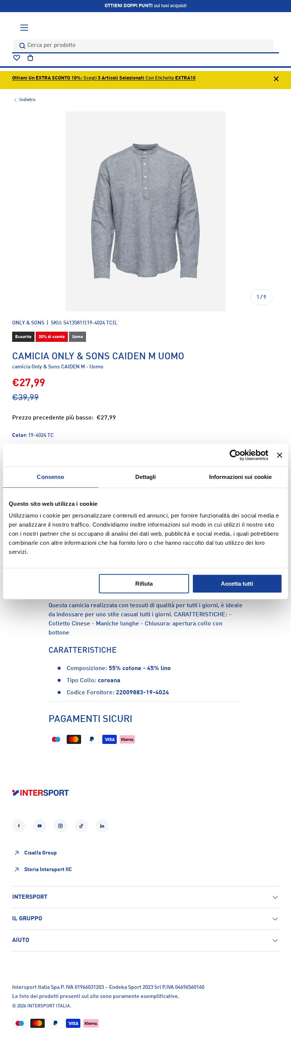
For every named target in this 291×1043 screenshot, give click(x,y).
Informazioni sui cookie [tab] (240, 477)
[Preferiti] (16, 57)
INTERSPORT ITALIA (48, 1006)
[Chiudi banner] (279, 455)
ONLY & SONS (28, 323)
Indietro (27, 100)
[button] (30, 57)
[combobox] (143, 45)
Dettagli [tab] (145, 477)
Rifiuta (144, 583)
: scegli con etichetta (104, 78)
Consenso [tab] (50, 477)
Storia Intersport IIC (48, 869)
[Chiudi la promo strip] (276, 80)
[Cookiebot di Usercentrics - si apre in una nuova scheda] (235, 455)
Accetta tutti (237, 583)
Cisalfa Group (40, 853)
